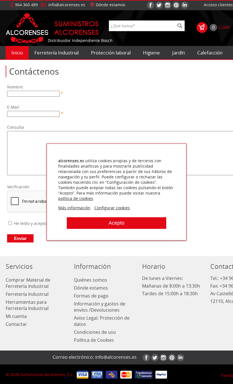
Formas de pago (91, 296)
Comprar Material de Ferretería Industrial (28, 283)
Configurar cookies (112, 207)
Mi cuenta (16, 316)
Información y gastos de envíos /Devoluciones (99, 307)
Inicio (17, 52)
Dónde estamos (110, 4)
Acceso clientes (218, 4)
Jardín (178, 52)
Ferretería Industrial (56, 52)
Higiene (151, 52)
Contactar (16, 324)
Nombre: (15, 87)
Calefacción (209, 52)
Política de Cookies (94, 340)
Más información (74, 207)
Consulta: (16, 127)
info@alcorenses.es (66, 4)
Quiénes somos (90, 280)
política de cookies (75, 198)
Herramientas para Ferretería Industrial (27, 305)
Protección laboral (111, 52)
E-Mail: (13, 107)
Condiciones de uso (95, 332)
